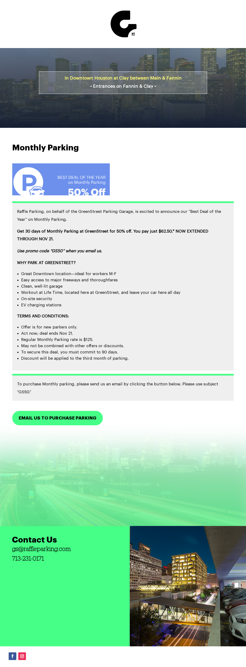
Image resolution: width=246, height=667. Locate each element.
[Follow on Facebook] (12, 656)
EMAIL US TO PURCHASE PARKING (57, 418)
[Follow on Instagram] (22, 656)
